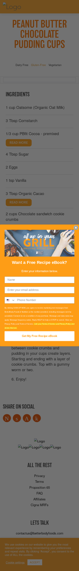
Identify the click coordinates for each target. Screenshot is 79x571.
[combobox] (10, 300)
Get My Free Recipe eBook (39, 336)
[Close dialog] (75, 227)
